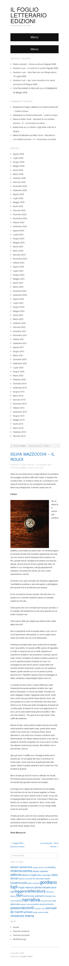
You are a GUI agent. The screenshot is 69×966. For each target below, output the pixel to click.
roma (43, 908)
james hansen (43, 887)
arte (46, 867)
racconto (37, 908)
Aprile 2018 (18, 423)
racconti (27, 907)
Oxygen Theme (26, 956)
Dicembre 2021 (19, 331)
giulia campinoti (33, 883)
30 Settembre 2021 (44, 464)
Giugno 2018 (18, 415)
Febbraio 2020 (19, 379)
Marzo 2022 (18, 319)
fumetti (14, 883)
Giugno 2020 (18, 371)
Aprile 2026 (18, 170)
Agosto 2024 (18, 230)
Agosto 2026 (18, 154)
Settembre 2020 (20, 363)
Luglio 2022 (18, 302)
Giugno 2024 (18, 238)
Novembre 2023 (20, 258)
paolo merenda (27, 904)
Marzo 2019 (18, 395)
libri (19, 895)
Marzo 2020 (18, 375)
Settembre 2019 (20, 387)
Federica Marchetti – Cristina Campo (42, 115)
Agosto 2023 (18, 266)
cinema (16, 870)
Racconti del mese (36, 467)
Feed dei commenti (21, 935)
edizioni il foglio (29, 874)
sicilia (46, 912)
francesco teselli (43, 878)
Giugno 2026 (18, 161)
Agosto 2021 (18, 347)
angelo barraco (38, 867)
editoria (15, 874)
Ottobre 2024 (18, 222)
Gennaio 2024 (19, 254)
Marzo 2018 (18, 427)
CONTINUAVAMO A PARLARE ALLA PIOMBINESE (35, 88)
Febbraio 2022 (19, 323)
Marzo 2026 (18, 174)
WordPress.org (19, 939)
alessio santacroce (21, 867)
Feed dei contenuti (21, 931)
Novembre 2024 (20, 218)
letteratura (36, 891)
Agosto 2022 (18, 298)
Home (23, 445)
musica (18, 900)
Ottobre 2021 (18, 339)
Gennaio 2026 (19, 182)
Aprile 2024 (18, 246)
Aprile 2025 (18, 206)
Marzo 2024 (18, 250)
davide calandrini (40, 871)
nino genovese (46, 901)
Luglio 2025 (18, 198)
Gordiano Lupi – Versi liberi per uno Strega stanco (34, 72)
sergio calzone (38, 912)
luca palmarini (37, 895)
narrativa (31, 899)
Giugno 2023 (18, 274)
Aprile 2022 (18, 315)
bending (51, 867)
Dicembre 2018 (19, 403)
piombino (50, 904)
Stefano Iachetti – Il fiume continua (28, 64)
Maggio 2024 (19, 242)
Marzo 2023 (18, 286)
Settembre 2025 (20, 190)
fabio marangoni (44, 875)
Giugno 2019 (18, 391)
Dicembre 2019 (19, 383)
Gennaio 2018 (19, 435)
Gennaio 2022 (19, 327)
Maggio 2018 (19, 419)
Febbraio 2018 (19, 431)
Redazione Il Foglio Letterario (22, 464)
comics (27, 870)
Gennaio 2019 (19, 399)
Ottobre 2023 (18, 262)
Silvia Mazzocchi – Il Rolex (32, 456)
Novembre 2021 (20, 335)
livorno (26, 895)
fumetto (23, 882)
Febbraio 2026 (19, 178)
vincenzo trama (22, 915)
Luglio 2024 (18, 234)
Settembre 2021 (20, 343)
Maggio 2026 (19, 165)
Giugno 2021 (18, 351)
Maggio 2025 (19, 202)
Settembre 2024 (20, 226)
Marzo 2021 (18, 355)
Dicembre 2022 (19, 290)
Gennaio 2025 (19, 210)
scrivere (28, 912)
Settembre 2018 (20, 411)
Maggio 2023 (19, 278)
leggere (20, 890)
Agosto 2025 (18, 194)
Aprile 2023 (18, 282)
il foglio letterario (26, 887)
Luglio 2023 (18, 270)
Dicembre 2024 (19, 214)
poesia (15, 907)
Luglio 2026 (18, 157)
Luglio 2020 (18, 367)
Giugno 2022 (18, 306)
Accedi (16, 927)
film (34, 878)
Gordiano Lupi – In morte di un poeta (29, 68)
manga (48, 896)
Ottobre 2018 (18, 407)
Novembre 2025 (20, 186)
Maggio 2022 (19, 311)
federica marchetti (25, 878)
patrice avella (39, 904)
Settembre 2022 (20, 294)
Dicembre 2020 (19, 359)
